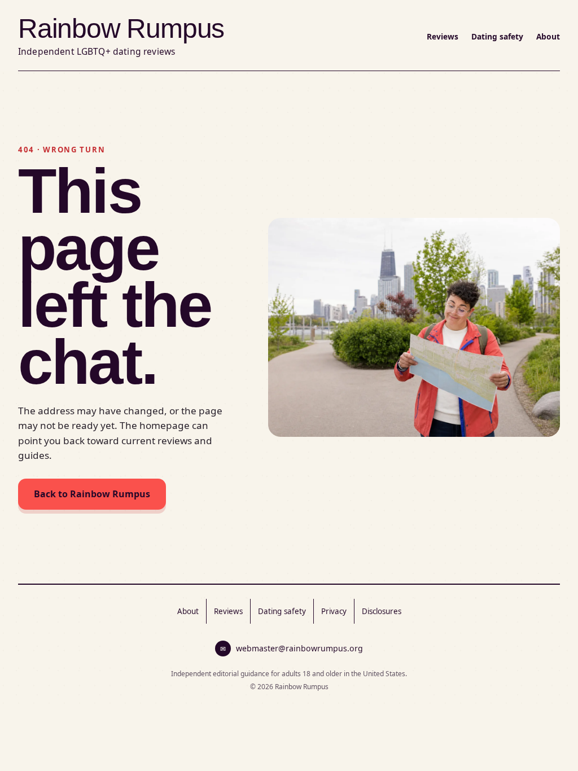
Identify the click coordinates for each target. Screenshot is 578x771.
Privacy (334, 611)
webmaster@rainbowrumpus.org (291, 648)
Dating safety (497, 36)
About (548, 36)
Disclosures (381, 611)
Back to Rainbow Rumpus (92, 494)
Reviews (442, 36)
